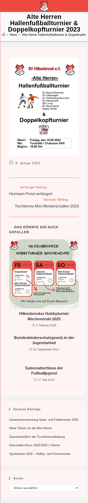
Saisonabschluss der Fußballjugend (44, 370)
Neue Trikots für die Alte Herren (30, 428)
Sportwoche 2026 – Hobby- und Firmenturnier (39, 454)
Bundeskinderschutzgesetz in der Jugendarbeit (44, 340)
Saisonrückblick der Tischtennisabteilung (37, 437)
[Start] (3, 34)
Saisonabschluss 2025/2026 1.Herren (34, 445)
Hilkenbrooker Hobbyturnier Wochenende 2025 (44, 316)
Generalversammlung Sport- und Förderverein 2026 (43, 419)
